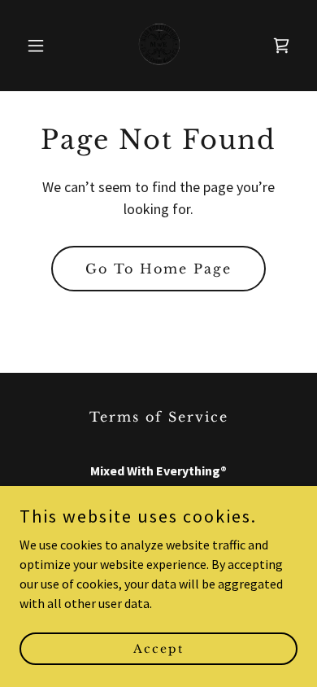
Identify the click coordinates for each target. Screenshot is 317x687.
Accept (158, 648)
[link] (158, 45)
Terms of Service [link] (158, 417)
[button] (40, 45)
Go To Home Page (158, 268)
